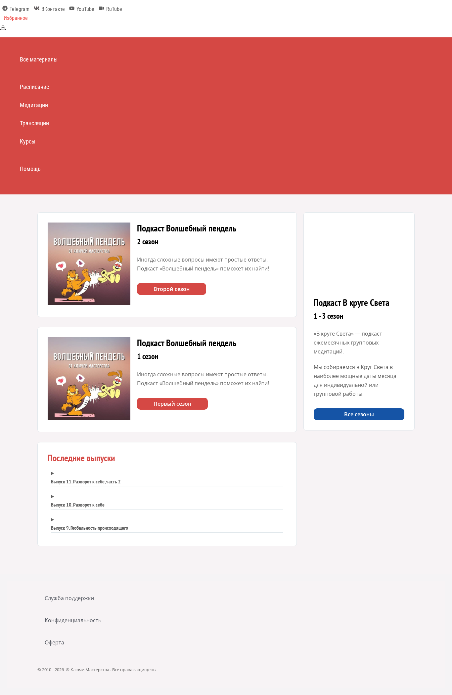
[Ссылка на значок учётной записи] (3, 28)
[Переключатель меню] (42, 73)
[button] (15, 18)
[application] (61, 59)
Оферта (54, 642)
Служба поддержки (69, 598)
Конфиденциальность (73, 620)
